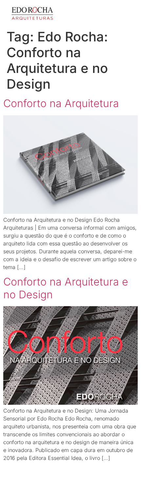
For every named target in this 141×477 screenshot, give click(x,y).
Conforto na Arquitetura (61, 103)
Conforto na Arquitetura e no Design (65, 288)
